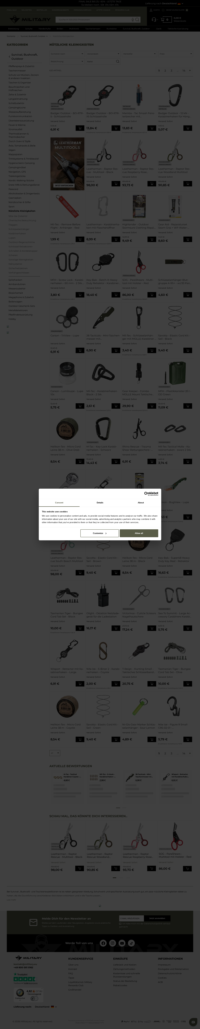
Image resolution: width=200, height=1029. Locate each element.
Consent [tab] (59, 502)
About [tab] (141, 502)
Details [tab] (100, 502)
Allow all (139, 533)
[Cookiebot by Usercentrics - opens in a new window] (146, 494)
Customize (98, 533)
